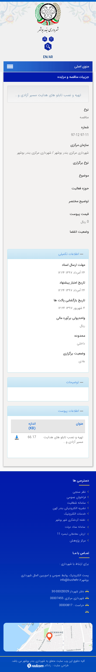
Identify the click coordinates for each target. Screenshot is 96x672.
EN (45, 57)
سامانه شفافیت (76, 502)
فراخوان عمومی (76, 497)
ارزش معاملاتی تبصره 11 (71, 534)
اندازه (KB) (32, 426)
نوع (86, 109)
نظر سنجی (79, 491)
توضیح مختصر (79, 201)
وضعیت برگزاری (74, 353)
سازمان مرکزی (79, 145)
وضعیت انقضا (79, 231)
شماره (85, 127)
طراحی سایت (61, 665)
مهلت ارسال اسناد (73, 265)
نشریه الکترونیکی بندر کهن (69, 508)
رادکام (48, 665)
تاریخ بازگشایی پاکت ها (69, 300)
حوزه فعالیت (80, 188)
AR (51, 57)
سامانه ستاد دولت (75, 527)
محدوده (79, 335)
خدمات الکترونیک (75, 513)
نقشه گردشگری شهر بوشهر (70, 520)
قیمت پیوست (79, 214)
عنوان (79, 423)
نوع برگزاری (81, 162)
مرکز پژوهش (78, 540)
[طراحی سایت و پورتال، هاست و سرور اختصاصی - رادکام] (35, 665)
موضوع (84, 175)
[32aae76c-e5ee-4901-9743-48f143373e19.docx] (16, 437)
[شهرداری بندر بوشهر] (48, 18)
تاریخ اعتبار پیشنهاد (72, 282)
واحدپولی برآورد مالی (70, 318)
